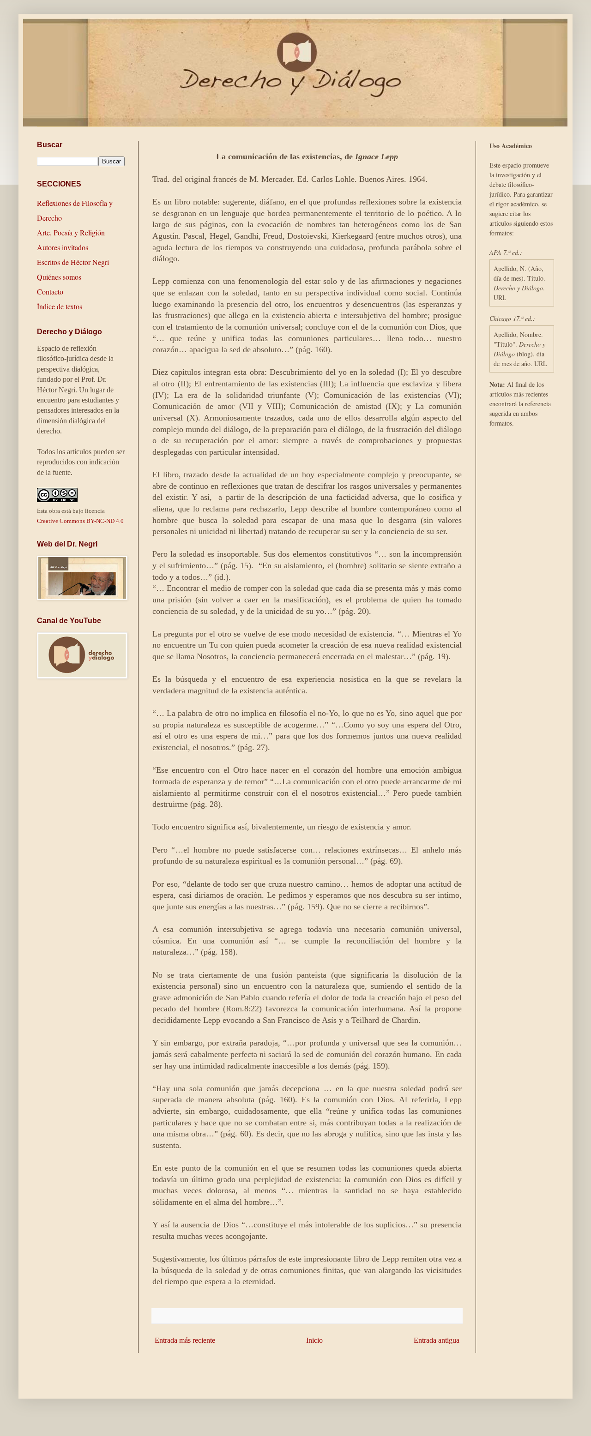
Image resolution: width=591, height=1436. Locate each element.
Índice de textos (59, 306)
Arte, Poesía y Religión (71, 232)
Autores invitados (62, 247)
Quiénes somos (59, 277)
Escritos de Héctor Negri (73, 262)
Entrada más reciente (185, 1340)
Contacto (50, 291)
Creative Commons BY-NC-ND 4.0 (80, 520)
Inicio (314, 1340)
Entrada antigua (436, 1340)
